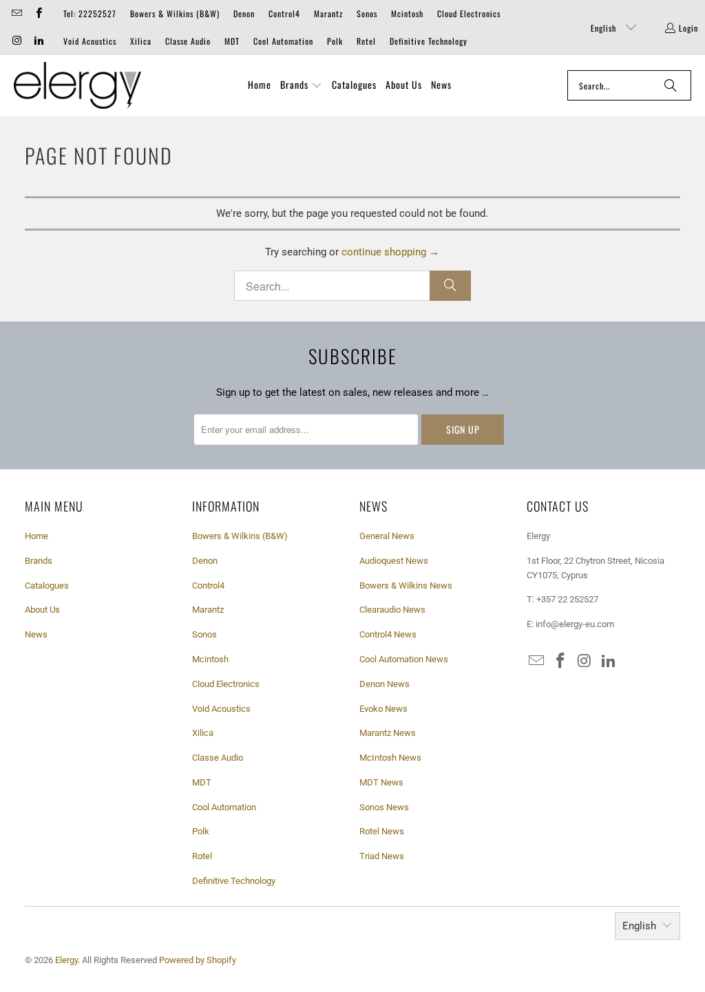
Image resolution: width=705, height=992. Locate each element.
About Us (42, 609)
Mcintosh (407, 13)
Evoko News (383, 709)
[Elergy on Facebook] (37, 13)
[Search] (670, 85)
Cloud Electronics (469, 13)
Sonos (367, 13)
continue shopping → (390, 252)
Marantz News (387, 733)
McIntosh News (390, 757)
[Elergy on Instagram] (16, 41)
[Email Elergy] (16, 13)
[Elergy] (77, 85)
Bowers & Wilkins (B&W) (175, 13)
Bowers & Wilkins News (405, 585)
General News (386, 536)
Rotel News (381, 831)
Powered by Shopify (197, 960)
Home (36, 536)
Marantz (328, 13)
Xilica (140, 41)
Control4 (284, 13)
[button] (301, 85)
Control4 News (388, 634)
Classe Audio (188, 41)
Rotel (366, 41)
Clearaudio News (392, 609)
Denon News (384, 684)
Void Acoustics (89, 41)
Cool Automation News (403, 659)
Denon (244, 13)
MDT (232, 41)
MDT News (381, 782)
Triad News (381, 856)
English (605, 28)
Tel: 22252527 (89, 13)
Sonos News (384, 807)
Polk (335, 41)
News (36, 634)
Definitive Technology (428, 41)
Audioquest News (393, 561)
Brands (38, 561)
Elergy (66, 960)
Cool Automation (283, 41)
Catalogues (47, 585)
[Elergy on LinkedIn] (37, 41)
